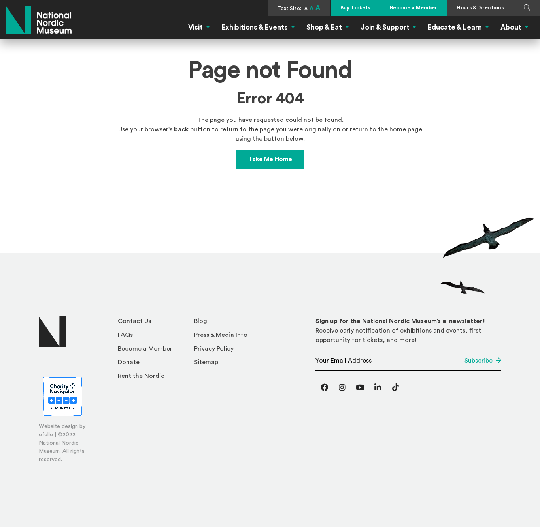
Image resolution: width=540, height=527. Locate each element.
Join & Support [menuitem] (385, 27)
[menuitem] (153, 323)
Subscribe (478, 360)
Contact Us (134, 321)
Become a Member (413, 7)
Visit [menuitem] (195, 27)
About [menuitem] (510, 27)
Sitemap (206, 362)
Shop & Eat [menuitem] (324, 27)
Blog (200, 321)
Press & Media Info (220, 335)
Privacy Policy (214, 349)
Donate (129, 362)
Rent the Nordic (141, 376)
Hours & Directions (480, 7)
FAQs (125, 335)
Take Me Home (270, 159)
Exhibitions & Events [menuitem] (254, 27)
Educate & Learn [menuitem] (455, 27)
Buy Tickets (355, 7)
